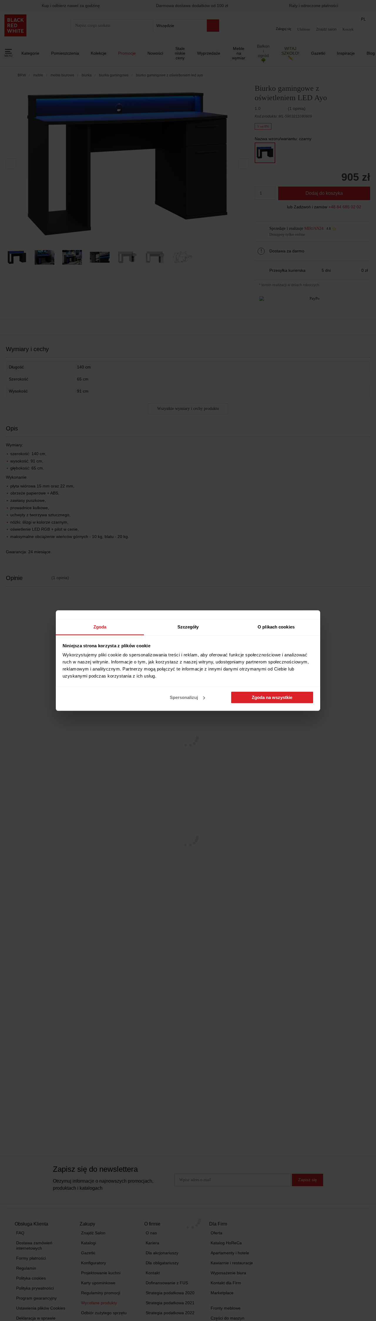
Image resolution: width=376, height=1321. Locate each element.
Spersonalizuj (184, 697)
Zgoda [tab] (100, 626)
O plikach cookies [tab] (276, 626)
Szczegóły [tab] (188, 626)
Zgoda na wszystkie (272, 697)
